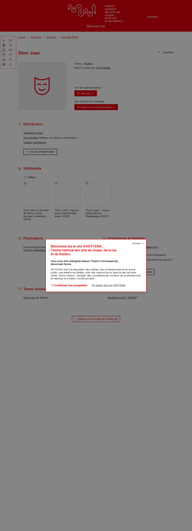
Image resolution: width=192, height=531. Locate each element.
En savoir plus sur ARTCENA (109, 285)
